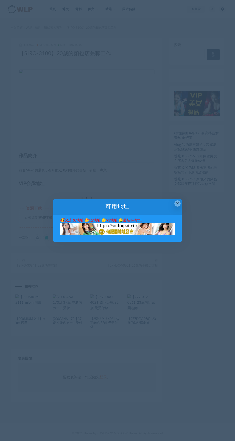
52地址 (95, 220)
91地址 (112, 220)
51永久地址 (74, 220)
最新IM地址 (132, 220)
